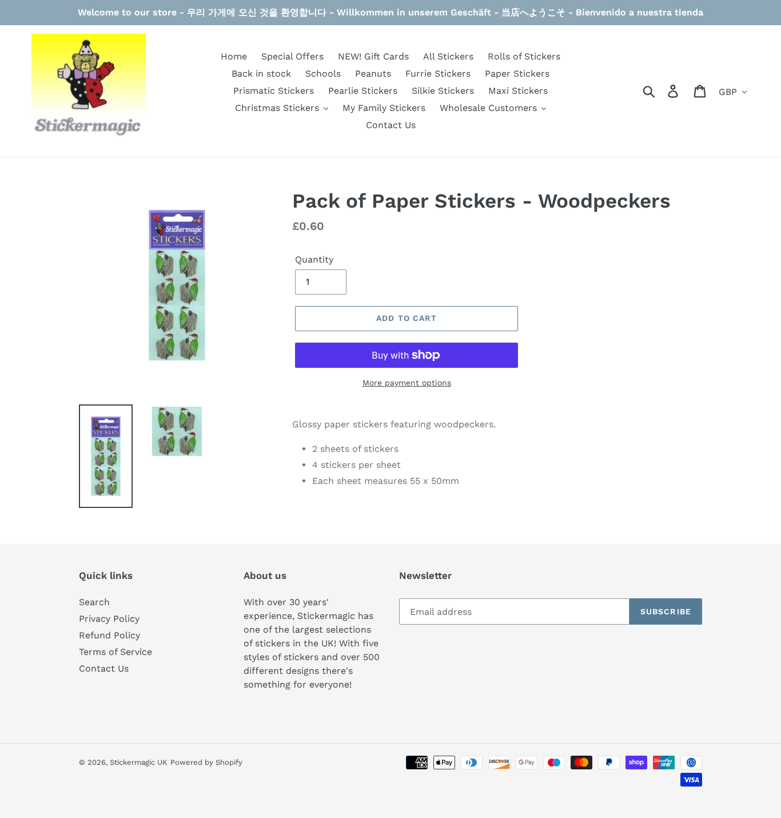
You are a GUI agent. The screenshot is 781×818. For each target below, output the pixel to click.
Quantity (314, 259)
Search (94, 602)
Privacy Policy (109, 618)
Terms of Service (115, 651)
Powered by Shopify (206, 762)
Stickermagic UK (139, 762)
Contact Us (104, 668)
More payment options (406, 382)
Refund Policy (109, 635)
